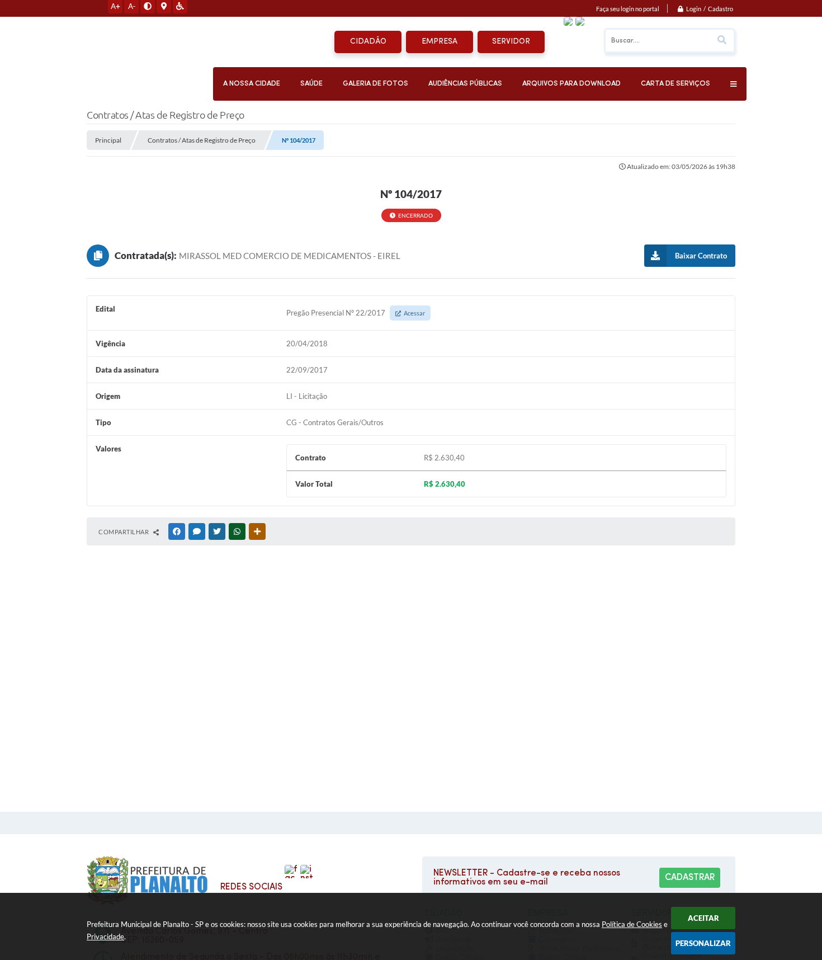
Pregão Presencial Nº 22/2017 (355, 312)
